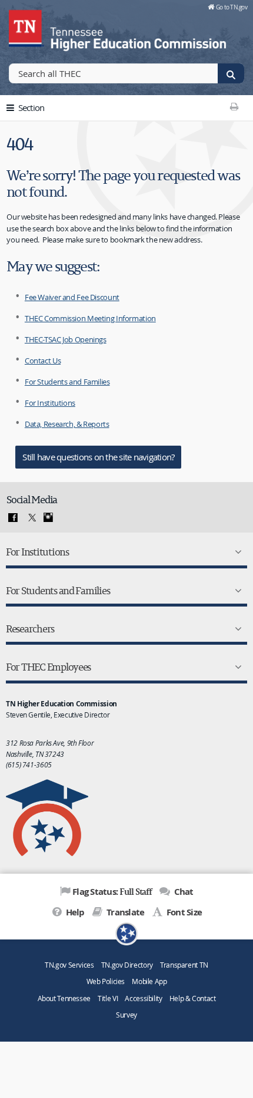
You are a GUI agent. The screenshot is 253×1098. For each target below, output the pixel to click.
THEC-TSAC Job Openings (65, 339)
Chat (182, 891)
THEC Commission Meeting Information (90, 318)
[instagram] (48, 518)
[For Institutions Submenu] (236, 551)
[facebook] (12, 518)
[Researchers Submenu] (236, 628)
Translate (124, 912)
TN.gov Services (69, 965)
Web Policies (105, 981)
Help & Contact (192, 998)
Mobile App (149, 981)
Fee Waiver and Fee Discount (72, 297)
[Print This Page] (234, 106)
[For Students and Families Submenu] (236, 590)
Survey (126, 1015)
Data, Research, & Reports (67, 424)
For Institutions (50, 403)
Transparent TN (184, 965)
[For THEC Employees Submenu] (236, 667)
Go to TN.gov (231, 7)
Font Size (183, 912)
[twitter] (30, 518)
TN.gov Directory (127, 965)
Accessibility (143, 998)
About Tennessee (64, 998)
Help (74, 912)
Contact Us (43, 360)
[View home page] (26, 26)
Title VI (108, 998)
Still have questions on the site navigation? (98, 457)
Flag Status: (112, 891)
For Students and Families (67, 381)
